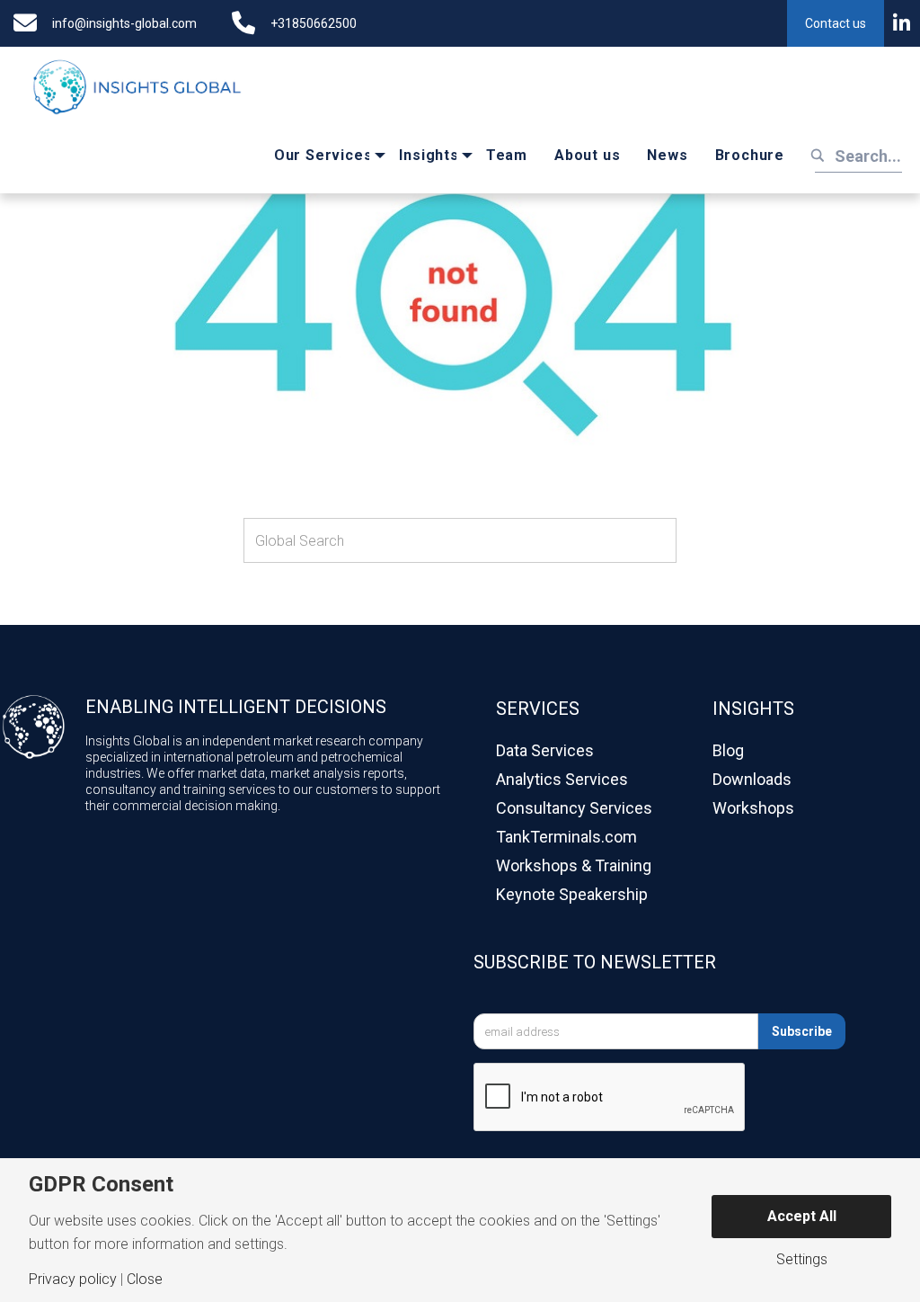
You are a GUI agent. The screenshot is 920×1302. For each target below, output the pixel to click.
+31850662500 (313, 23)
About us (587, 155)
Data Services (545, 750)
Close (145, 1279)
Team (506, 155)
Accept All (801, 1216)
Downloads (752, 779)
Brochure (749, 155)
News (667, 155)
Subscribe (802, 1031)
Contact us (835, 23)
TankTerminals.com (566, 836)
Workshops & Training (573, 865)
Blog (728, 750)
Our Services (323, 155)
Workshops (753, 807)
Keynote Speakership (572, 894)
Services (537, 708)
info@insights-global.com (124, 23)
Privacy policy (73, 1279)
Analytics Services (562, 779)
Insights (428, 155)
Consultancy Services (574, 807)
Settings (801, 1260)
